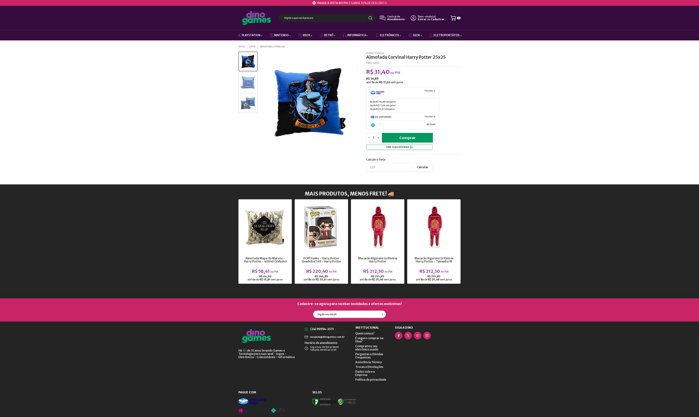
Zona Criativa (375, 53)
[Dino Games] (256, 18)
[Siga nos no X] (408, 335)
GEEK (252, 46)
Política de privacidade (370, 379)
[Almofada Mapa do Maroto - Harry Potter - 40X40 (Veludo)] (265, 241)
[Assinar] (382, 314)
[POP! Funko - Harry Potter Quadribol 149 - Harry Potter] (321, 241)
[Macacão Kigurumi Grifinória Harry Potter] (377, 241)
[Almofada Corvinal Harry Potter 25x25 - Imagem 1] (248, 61)
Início (241, 46)
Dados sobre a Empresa (365, 373)
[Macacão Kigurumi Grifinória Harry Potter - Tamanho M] (433, 241)
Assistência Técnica (368, 362)
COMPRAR (272, 254)
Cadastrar (438, 19)
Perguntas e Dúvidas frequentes (369, 355)
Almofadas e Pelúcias (272, 46)
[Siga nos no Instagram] (427, 335)
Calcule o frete (376, 159)
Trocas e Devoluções (369, 367)
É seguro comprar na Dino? (369, 339)
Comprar (407, 137)
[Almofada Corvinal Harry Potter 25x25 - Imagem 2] (248, 82)
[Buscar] (370, 18)
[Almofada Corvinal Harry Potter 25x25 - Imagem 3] (248, 103)
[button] (248, 61)
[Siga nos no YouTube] (417, 335)
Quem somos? (364, 333)
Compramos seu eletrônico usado (366, 347)
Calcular (422, 167)
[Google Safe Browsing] (347, 401)
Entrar (422, 19)
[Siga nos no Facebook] (398, 335)
